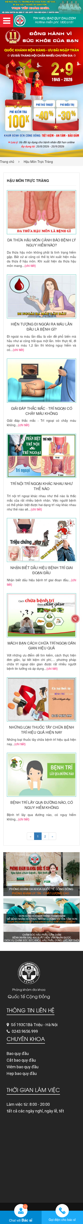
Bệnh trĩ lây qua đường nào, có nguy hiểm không (41, 805)
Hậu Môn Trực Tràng (38, 161)
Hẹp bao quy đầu (22, 1073)
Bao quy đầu (18, 1053)
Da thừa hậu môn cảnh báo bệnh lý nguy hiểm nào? (41, 243)
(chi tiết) (30, 265)
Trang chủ (7, 161)
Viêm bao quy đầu (23, 1066)
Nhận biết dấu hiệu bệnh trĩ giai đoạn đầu (41, 570)
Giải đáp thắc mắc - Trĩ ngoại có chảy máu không (41, 411)
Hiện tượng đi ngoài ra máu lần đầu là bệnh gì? (41, 327)
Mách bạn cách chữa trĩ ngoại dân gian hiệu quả (42, 646)
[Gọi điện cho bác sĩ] (62, 1210)
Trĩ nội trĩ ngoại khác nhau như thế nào (41, 486)
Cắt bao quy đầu (21, 1060)
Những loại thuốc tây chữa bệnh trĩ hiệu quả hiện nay (41, 730)
